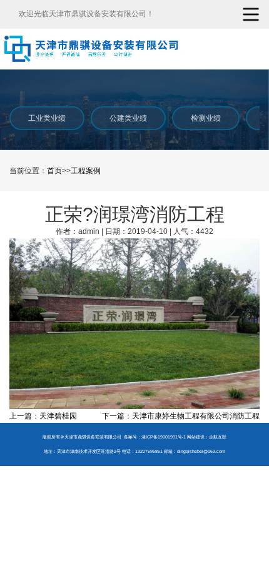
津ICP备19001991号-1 (163, 437)
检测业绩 (206, 118)
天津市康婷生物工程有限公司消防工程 (196, 416)
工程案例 (86, 170)
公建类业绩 (128, 118)
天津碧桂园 (58, 416)
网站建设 (196, 437)
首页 (54, 170)
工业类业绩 (47, 118)
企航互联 (217, 437)
